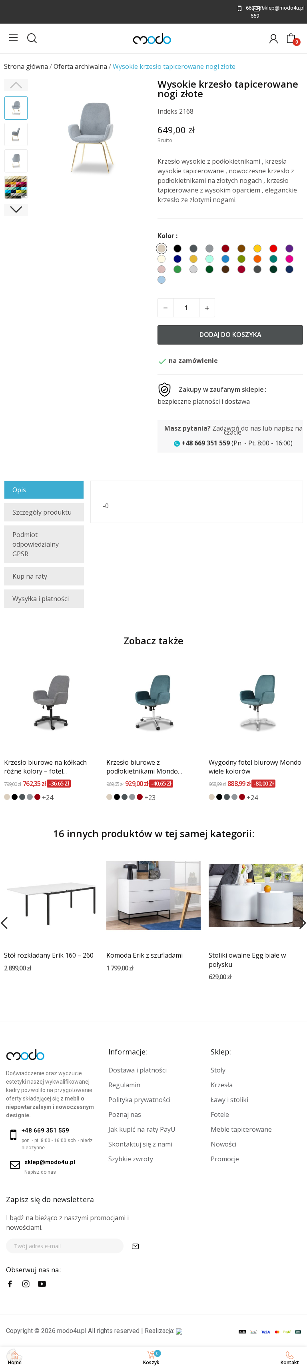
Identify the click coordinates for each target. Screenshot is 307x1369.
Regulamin (124, 1084)
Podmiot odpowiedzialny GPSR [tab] (35, 544)
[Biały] (7, 981)
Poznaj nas (124, 1114)
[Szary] (30, 797)
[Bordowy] (37, 797)
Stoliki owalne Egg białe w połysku (247, 959)
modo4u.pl (71, 1331)
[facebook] (10, 1284)
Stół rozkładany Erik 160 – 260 (49, 955)
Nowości (223, 1144)
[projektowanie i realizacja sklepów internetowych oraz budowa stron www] (179, 1331)
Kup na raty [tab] (29, 576)
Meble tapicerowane (241, 1129)
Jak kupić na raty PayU (141, 1129)
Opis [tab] (19, 489)
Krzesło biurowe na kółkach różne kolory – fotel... (45, 767)
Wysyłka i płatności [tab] (40, 598)
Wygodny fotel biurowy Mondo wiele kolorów (255, 767)
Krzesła (222, 1084)
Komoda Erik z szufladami (144, 955)
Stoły (218, 1070)
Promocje (225, 1159)
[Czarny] (15, 797)
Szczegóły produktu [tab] (42, 512)
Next (133, 139)
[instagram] (26, 1284)
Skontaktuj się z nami (140, 1144)
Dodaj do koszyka (230, 334)
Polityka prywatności (139, 1099)
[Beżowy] (7, 797)
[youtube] (42, 1284)
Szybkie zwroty (130, 1159)
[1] (136, 1246)
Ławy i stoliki (229, 1099)
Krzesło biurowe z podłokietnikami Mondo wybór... (142, 767)
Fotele (220, 1114)
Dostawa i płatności (137, 1070)
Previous (48, 139)
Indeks (167, 111)
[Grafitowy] (22, 797)
